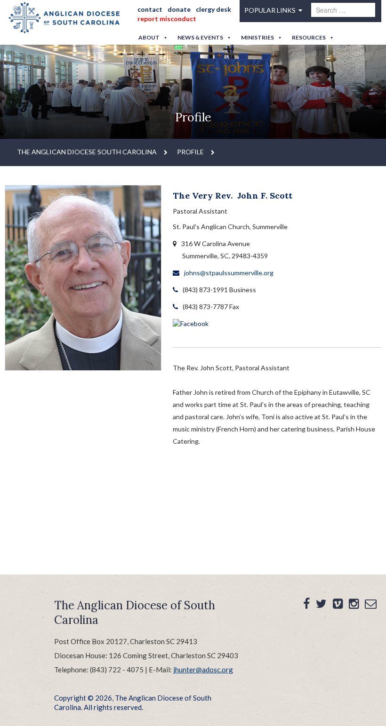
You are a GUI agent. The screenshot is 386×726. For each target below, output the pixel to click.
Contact (149, 9)
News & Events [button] (200, 37)
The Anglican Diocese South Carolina (87, 152)
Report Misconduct (166, 19)
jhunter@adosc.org (203, 669)
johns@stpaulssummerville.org (228, 273)
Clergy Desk (213, 9)
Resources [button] (309, 37)
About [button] (149, 37)
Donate (179, 9)
